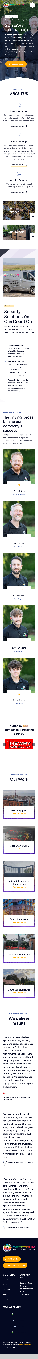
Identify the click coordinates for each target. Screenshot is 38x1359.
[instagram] (10, 1347)
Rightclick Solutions (25, 1344)
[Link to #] (32, 5)
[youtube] (14, 1347)
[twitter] (19, 485)
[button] (4, 744)
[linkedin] (22, 485)
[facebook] (15, 485)
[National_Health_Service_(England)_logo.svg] (19, 1244)
